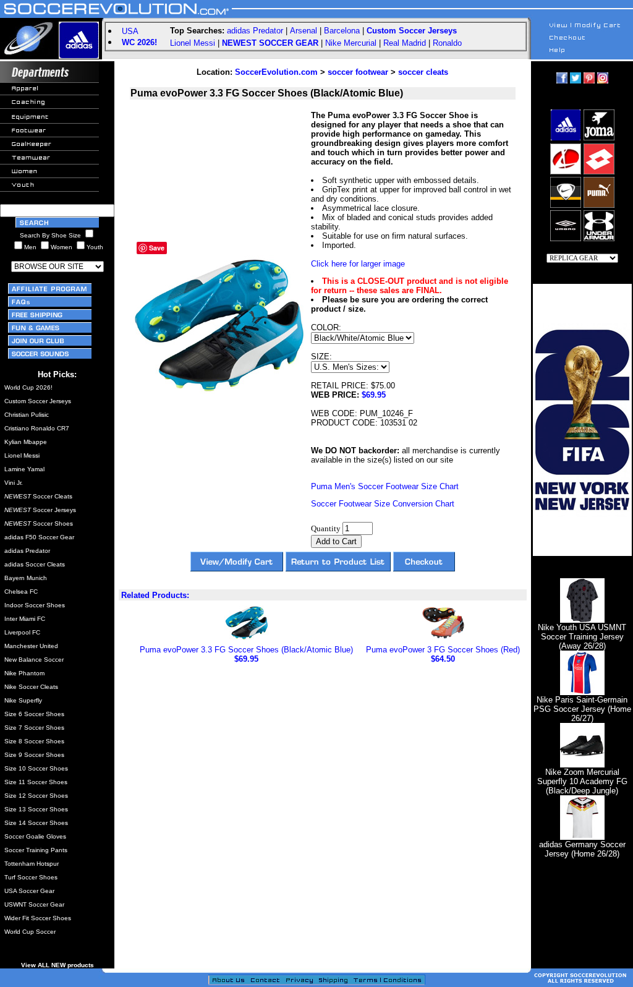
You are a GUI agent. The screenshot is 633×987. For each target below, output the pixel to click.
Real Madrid (404, 43)
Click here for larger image (358, 263)
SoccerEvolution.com (276, 72)
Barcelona (342, 30)
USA (130, 31)
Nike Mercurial (350, 43)
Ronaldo (447, 43)
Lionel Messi (192, 43)
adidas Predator (255, 30)
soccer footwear (358, 72)
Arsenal (303, 30)
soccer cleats (423, 72)
